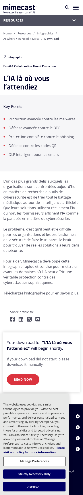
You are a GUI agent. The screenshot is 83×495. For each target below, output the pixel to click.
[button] (76, 7)
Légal (70, 471)
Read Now (23, 379)
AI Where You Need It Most (21, 39)
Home (7, 33)
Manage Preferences (34, 461)
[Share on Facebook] (12, 319)
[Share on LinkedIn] (21, 319)
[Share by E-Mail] (37, 319)
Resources (24, 33)
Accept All (34, 487)
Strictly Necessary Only (34, 474)
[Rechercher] (67, 7)
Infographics (45, 33)
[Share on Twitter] (29, 319)
